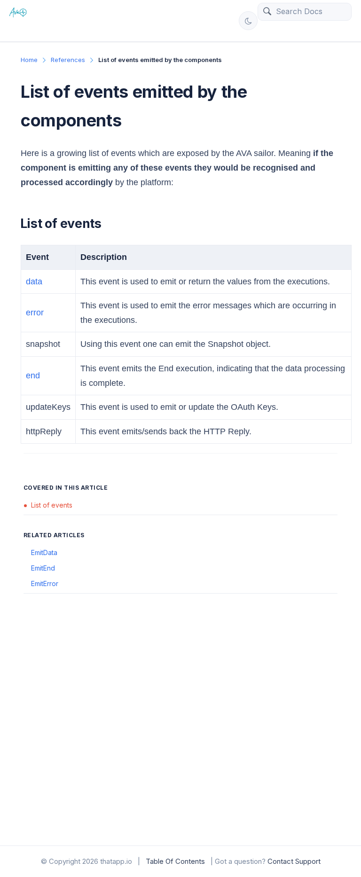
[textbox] (311, 11)
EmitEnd (43, 568)
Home (29, 59)
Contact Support (294, 861)
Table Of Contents (175, 861)
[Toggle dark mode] (248, 20)
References (68, 59)
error (35, 312)
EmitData (44, 552)
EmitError (44, 583)
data (34, 281)
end (33, 375)
